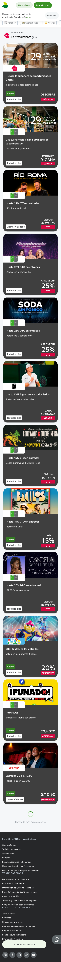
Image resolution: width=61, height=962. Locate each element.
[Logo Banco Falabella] (5, 5)
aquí (28, 17)
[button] (56, 939)
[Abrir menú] (56, 5)
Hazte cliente (24, 5)
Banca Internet (43, 5)
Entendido (51, 15)
